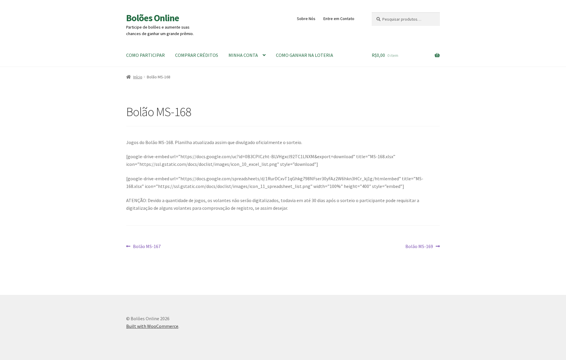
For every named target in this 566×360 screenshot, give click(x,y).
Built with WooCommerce (152, 326)
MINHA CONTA (243, 55)
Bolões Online (152, 18)
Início (137, 77)
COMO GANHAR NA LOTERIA (304, 55)
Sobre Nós (306, 18)
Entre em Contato (338, 18)
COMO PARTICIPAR (145, 55)
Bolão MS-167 (147, 246)
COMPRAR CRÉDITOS (196, 55)
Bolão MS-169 (419, 246)
